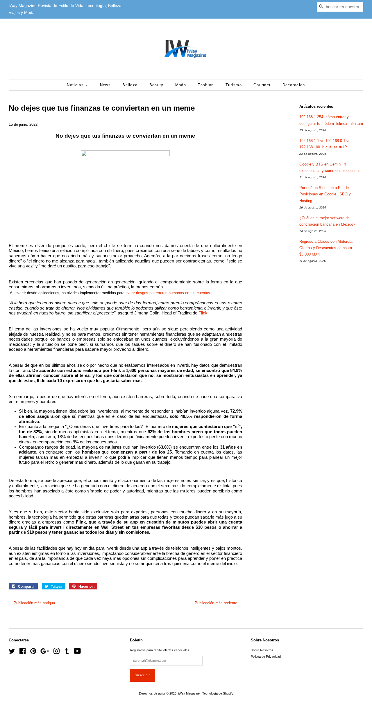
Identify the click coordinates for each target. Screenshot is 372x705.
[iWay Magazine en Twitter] (12, 652)
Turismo (234, 85)
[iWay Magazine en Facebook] (22, 652)
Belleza (129, 85)
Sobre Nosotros (262, 650)
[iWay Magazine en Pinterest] (33, 652)
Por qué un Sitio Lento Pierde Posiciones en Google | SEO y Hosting (325, 194)
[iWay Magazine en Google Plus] (44, 652)
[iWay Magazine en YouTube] (77, 652)
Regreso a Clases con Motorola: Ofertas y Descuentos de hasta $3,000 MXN (326, 247)
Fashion (206, 85)
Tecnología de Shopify (217, 693)
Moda (180, 85)
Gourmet (262, 85)
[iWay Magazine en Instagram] (56, 652)
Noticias (76, 85)
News (105, 85)
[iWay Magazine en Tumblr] (67, 652)
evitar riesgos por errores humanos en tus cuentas (168, 293)
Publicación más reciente (216, 603)
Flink (203, 313)
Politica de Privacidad (266, 656)
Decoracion (293, 85)
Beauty (156, 85)
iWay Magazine (189, 693)
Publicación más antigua (34, 603)
